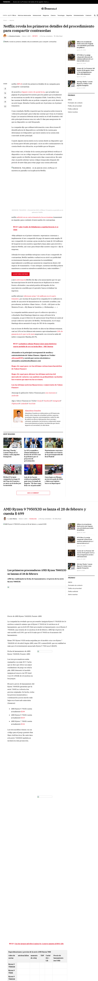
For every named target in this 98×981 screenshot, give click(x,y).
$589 (23, 712)
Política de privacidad (75, 106)
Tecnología (61, 15)
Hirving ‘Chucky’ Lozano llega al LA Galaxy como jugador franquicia (11, 453)
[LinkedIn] (5, 97)
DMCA (70, 100)
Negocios (46, 15)
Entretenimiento (79, 15)
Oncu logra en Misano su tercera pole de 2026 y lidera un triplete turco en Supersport (54, 480)
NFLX (19, 84)
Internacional (37, 15)
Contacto (88, 15)
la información (20, 280)
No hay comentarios (47, 36)
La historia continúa (20, 274)
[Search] (95, 15)
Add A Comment (33, 493)
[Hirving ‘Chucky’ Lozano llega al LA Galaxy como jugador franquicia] (12, 443)
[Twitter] (5, 93)
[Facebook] (5, 89)
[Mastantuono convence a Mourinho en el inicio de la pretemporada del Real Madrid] (54, 443)
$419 (23, 718)
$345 (23, 724)
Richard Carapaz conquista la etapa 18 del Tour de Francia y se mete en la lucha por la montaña (12, 481)
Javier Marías (13, 519)
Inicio (14, 15)
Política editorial (73, 109)
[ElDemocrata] (49, 8)
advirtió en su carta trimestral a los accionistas (35, 217)
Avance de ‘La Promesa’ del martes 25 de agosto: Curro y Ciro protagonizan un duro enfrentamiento (32, 2)
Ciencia (53, 15)
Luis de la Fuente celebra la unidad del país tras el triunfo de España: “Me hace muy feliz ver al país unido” (32, 481)
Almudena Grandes (14, 36)
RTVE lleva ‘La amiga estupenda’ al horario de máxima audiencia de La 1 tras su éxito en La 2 (85, 58)
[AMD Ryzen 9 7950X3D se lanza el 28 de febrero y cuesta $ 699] (33, 542)
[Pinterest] (5, 102)
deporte (35, 36)
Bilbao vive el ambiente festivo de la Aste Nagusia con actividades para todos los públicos (85, 44)
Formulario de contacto (75, 103)
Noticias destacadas (24, 15)
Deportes (69, 15)
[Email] (5, 106)
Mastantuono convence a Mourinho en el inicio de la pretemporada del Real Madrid (54, 453)
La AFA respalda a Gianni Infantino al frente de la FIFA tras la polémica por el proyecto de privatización (32, 455)
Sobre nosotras (73, 112)
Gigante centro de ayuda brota (33, 92)
